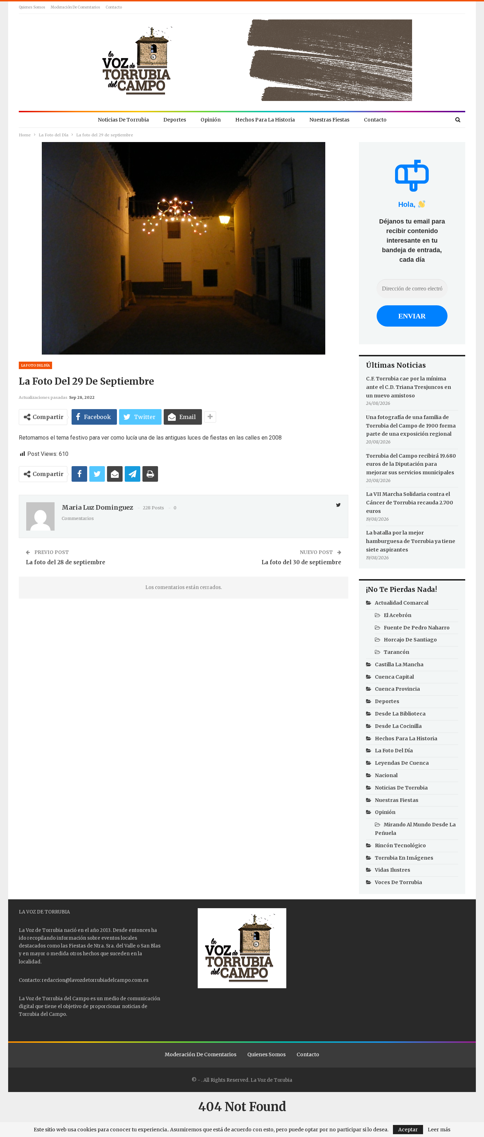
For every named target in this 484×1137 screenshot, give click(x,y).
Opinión (211, 120)
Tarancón (396, 652)
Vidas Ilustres (392, 870)
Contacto (114, 7)
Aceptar (408, 1129)
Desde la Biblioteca (400, 714)
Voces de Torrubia (398, 882)
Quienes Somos (32, 7)
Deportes (174, 120)
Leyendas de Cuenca (402, 763)
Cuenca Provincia (397, 689)
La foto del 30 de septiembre (301, 562)
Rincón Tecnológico (400, 845)
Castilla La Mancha (399, 664)
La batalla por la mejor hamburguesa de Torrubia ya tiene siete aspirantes (410, 541)
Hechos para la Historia (265, 120)
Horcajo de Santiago (410, 640)
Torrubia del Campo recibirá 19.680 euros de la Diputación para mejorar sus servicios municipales (411, 464)
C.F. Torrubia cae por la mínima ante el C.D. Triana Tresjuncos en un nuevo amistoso (408, 387)
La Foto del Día (35, 365)
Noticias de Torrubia (123, 120)
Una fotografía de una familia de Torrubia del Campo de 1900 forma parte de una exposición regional (411, 425)
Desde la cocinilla (398, 726)
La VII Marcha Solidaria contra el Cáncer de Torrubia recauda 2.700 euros (409, 502)
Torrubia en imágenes (404, 858)
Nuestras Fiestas (329, 120)
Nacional (386, 775)
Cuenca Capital (394, 677)
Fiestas (77, 946)
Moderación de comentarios (75, 7)
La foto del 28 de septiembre (65, 562)
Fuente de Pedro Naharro (417, 627)
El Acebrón (397, 615)
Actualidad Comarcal (401, 603)
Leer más (439, 1129)
